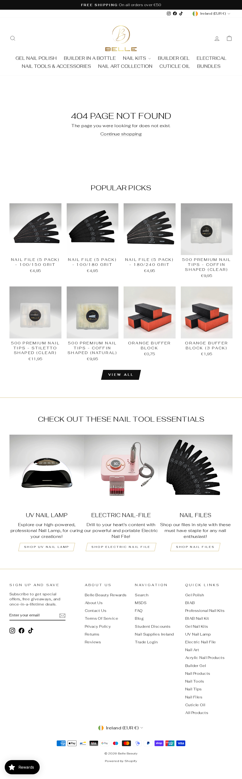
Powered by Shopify (121, 761)
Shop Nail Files (195, 547)
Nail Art (192, 650)
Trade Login (146, 642)
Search (141, 595)
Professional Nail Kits (205, 610)
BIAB (190, 603)
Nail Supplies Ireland (154, 634)
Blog (139, 618)
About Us (94, 603)
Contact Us (96, 610)
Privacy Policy (98, 626)
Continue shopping (121, 134)
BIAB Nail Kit (197, 618)
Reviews (93, 642)
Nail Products (197, 673)
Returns (92, 634)
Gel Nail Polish (36, 58)
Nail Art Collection (125, 66)
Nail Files (194, 697)
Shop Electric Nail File (121, 547)
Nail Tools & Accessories (56, 66)
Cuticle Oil (175, 66)
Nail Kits (135, 58)
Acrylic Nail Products (205, 657)
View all (121, 374)
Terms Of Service (101, 618)
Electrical (211, 58)
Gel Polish (194, 595)
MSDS (141, 603)
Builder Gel (174, 58)
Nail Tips (193, 689)
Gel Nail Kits (196, 626)
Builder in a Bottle (90, 58)
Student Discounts (153, 626)
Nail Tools (194, 681)
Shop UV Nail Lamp (46, 547)
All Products (196, 712)
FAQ (139, 610)
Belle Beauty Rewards (106, 595)
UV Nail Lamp (198, 634)
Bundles (208, 66)
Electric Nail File (200, 642)
